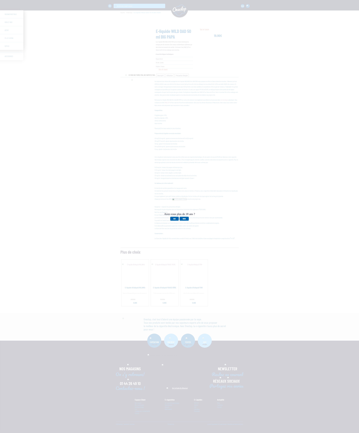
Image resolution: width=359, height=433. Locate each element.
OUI (174, 219)
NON (184, 219)
